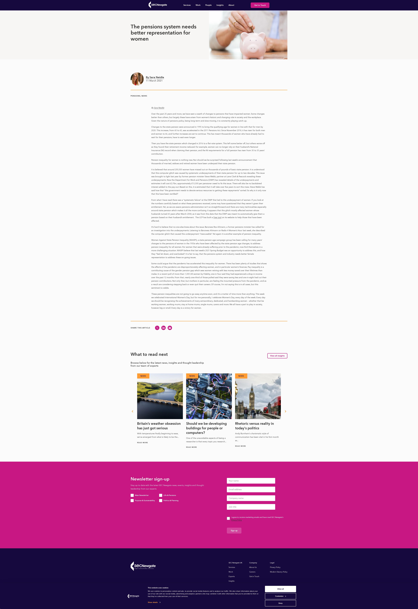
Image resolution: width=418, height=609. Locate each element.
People (208, 5)
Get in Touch (260, 5)
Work (198, 5)
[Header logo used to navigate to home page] (158, 4)
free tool (217, 217)
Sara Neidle (159, 108)
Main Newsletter (142, 495)
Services (187, 5)
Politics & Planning (170, 500)
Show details (153, 602)
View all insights (277, 356)
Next (285, 411)
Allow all (280, 589)
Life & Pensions (169, 495)
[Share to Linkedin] (163, 328)
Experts (232, 576)
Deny (280, 603)
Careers (252, 572)
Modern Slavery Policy (278, 572)
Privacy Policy (236, 520)
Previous (132, 411)
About (231, 5)
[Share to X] (157, 328)
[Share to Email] (170, 328)
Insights (220, 5)
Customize (279, 596)
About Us (253, 567)
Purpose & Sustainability (145, 500)
